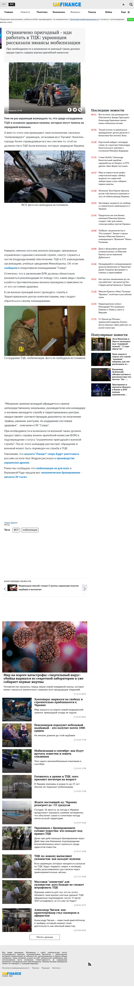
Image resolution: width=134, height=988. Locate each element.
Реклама (35, 968)
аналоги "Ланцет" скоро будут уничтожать (51, 454)
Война (108, 12)
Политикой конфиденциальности (84, 19)
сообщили (11, 268)
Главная (8, 12)
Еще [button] (123, 12)
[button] (4, 589)
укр (4, 4)
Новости (25, 12)
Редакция (46, 968)
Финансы (75, 12)
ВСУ (16, 530)
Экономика (58, 12)
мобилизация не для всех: (52, 468)
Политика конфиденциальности (15, 968)
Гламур (92, 12)
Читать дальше (44, 937)
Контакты (56, 968)
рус (12, 4)
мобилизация (30, 530)
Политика (42, 12)
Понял (130, 19)
